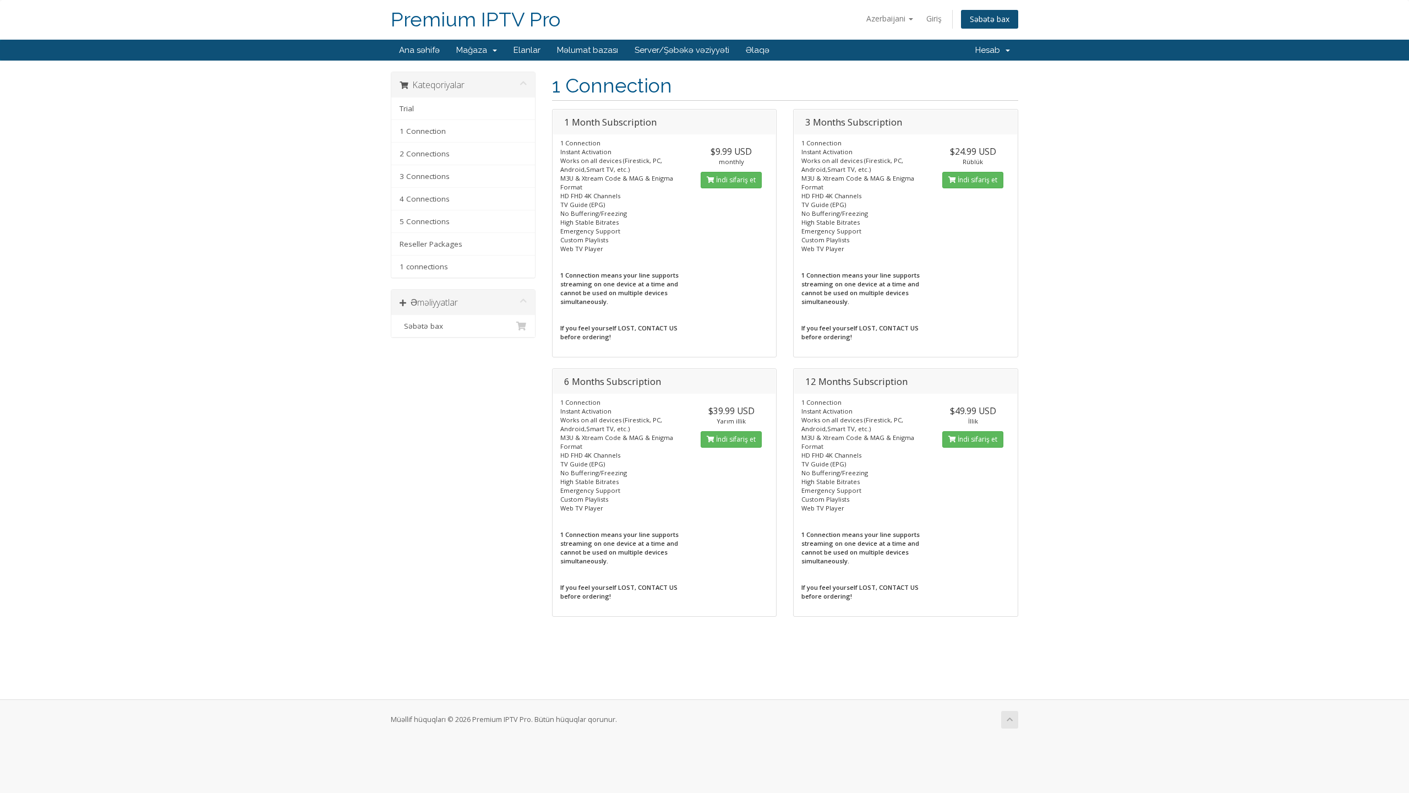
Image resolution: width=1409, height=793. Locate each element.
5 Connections (425, 221)
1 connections (424, 266)
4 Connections (425, 199)
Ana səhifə (419, 50)
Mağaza (473, 50)
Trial (407, 108)
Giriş (934, 18)
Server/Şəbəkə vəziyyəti (682, 50)
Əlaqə (757, 50)
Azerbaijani (887, 18)
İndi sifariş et (735, 179)
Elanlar (527, 50)
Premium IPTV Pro (475, 19)
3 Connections (425, 176)
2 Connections (425, 154)
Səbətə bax (989, 19)
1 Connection (423, 131)
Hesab (989, 50)
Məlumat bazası (587, 50)
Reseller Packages (431, 244)
